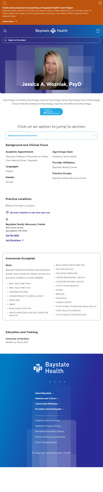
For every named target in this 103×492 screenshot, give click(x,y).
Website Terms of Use (47, 420)
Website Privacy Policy (48, 426)
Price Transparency (46, 442)
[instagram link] (50, 382)
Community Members (46, 403)
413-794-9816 (12, 235)
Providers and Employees (48, 409)
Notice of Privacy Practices (50, 437)
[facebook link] (59, 382)
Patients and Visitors (46, 398)
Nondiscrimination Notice (49, 431)
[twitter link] (55, 382)
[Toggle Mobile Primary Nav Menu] (97, 30)
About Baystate (43, 393)
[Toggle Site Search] (5, 30)
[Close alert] (100, 2)
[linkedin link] (64, 382)
